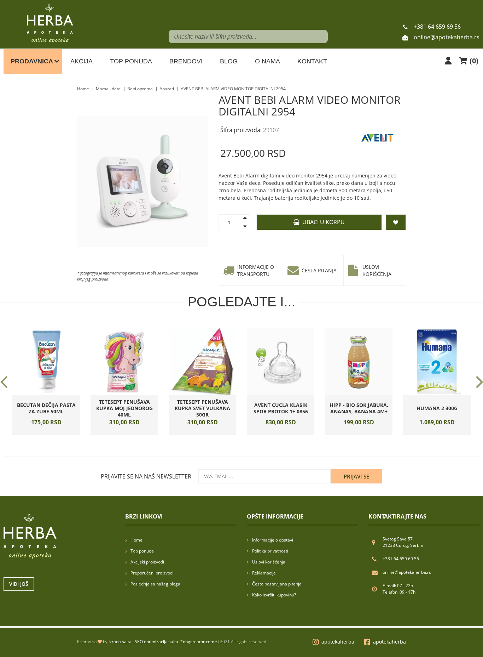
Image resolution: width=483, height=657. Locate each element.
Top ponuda (131, 61)
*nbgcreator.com (197, 642)
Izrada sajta (120, 642)
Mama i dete (108, 89)
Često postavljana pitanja (277, 584)
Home (83, 89)
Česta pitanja (319, 270)
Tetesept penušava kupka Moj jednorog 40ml (124, 408)
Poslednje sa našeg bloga (155, 584)
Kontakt (312, 61)
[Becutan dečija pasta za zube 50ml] (46, 361)
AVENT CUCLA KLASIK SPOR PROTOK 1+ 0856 (281, 408)
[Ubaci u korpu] (37, 393)
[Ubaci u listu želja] (56, 393)
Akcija (81, 61)
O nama (267, 61)
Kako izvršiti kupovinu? (274, 595)
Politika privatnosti (270, 551)
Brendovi (186, 61)
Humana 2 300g (437, 408)
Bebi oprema (140, 89)
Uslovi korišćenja (376, 270)
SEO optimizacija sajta (156, 642)
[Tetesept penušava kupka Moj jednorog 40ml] (124, 361)
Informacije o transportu (255, 270)
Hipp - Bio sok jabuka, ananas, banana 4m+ (359, 408)
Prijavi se (356, 476)
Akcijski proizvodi (147, 562)
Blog (229, 61)
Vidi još (18, 583)
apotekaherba (337, 641)
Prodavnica (32, 61)
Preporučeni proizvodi (152, 573)
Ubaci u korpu (322, 222)
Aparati (166, 89)
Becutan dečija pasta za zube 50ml (46, 408)
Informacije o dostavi (272, 540)
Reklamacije (264, 573)
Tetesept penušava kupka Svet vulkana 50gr (202, 408)
